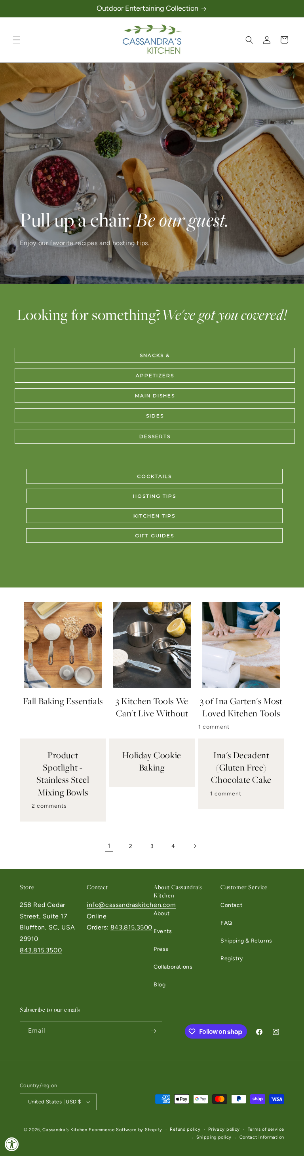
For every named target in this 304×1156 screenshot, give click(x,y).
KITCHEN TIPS (154, 516)
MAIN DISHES (155, 396)
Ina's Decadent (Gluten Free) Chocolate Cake (241, 767)
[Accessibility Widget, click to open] (12, 1144)
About (162, 913)
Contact (231, 905)
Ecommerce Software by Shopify (125, 1129)
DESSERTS (155, 436)
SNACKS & (155, 355)
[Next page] (194, 846)
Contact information (261, 1137)
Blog (159, 984)
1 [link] (109, 846)
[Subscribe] (153, 1031)
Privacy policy (224, 1129)
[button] (16, 40)
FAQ (226, 923)
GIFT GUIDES (154, 535)
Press (161, 949)
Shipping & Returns (246, 940)
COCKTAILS (154, 476)
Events (163, 931)
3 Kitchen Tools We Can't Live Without (152, 707)
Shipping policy (214, 1137)
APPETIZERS (155, 375)
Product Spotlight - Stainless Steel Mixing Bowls (62, 774)
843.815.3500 (41, 950)
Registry (231, 958)
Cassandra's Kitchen (64, 1129)
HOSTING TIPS (154, 496)
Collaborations (173, 966)
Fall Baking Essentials (63, 701)
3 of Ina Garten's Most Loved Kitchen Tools (241, 707)
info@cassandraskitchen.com (131, 905)
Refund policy (185, 1129)
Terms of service (266, 1129)
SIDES (155, 416)
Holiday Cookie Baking (152, 761)
